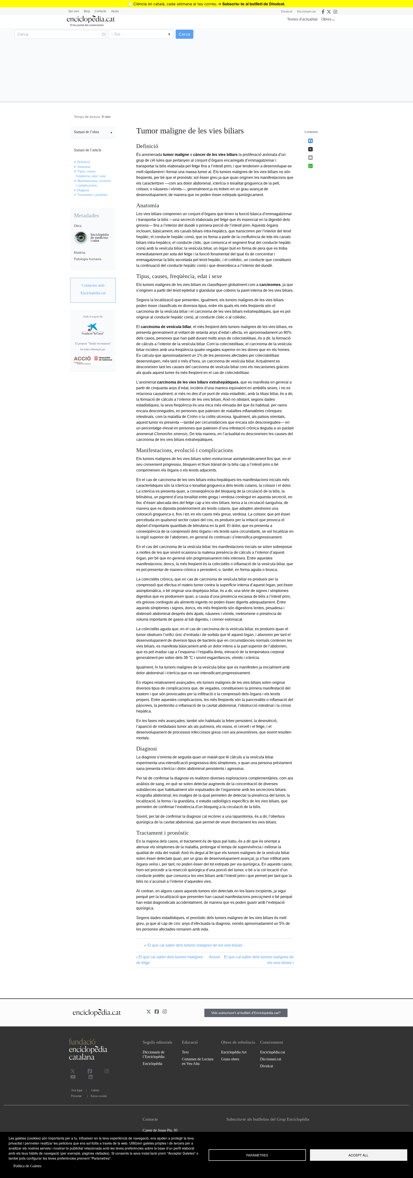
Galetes (95, 1090)
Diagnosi (83, 190)
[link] (93, 132)
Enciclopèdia (152, 1064)
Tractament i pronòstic (92, 195)
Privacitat (76, 1096)
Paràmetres (257, 1155)
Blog (87, 11)
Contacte (100, 11)
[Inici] (91, 19)
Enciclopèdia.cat (272, 1052)
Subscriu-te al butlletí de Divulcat (253, 3)
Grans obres (230, 1059)
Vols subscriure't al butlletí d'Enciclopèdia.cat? (246, 1013)
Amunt (214, 957)
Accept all (358, 1155)
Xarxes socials (98, 1096)
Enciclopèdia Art (233, 1052)
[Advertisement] (309, 64)
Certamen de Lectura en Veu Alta (197, 1061)
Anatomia (83, 167)
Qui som (73, 11)
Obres (326, 19)
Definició (83, 162)
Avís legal (76, 1090)
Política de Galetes (27, 1166)
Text (185, 1052)
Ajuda (115, 11)
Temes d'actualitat (302, 19)
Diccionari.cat (306, 11)
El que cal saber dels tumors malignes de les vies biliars (194, 945)
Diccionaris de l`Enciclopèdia (153, 1054)
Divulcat (286, 11)
